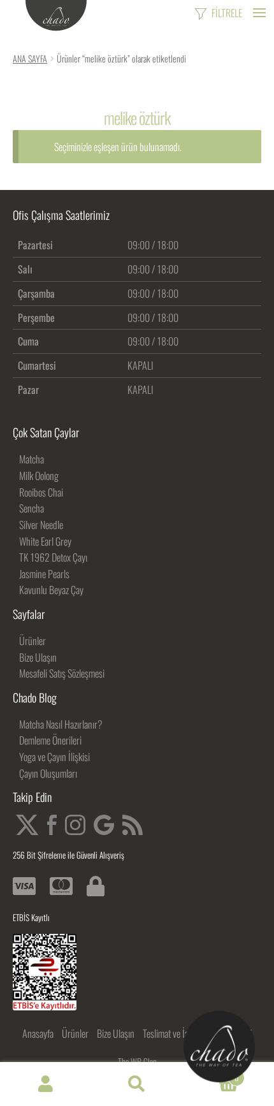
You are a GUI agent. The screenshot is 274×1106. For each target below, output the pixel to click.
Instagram (75, 825)
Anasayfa (38, 1033)
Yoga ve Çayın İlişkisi (54, 756)
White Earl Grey (45, 541)
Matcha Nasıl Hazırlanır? (61, 724)
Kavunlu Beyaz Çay (51, 589)
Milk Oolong (39, 475)
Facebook (52, 825)
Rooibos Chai (41, 492)
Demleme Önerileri (50, 740)
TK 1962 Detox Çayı (53, 557)
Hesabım (45, 1084)
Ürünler (32, 640)
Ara (136, 1084)
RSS (132, 825)
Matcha (31, 459)
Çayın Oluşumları (48, 773)
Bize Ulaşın (38, 657)
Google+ (104, 825)
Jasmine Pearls (44, 573)
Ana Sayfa (30, 58)
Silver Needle (41, 524)
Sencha (31, 508)
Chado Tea (56, 16)
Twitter (27, 825)
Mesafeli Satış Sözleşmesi (62, 673)
